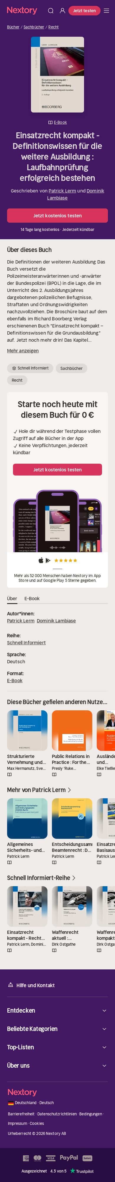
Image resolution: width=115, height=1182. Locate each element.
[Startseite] (26, 10)
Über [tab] (12, 598)
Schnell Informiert (26, 642)
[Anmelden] (62, 11)
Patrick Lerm (62, 191)
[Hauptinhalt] (106, 11)
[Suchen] (51, 11)
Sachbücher (34, 27)
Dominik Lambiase (56, 621)
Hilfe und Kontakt (36, 985)
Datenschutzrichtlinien (57, 1114)
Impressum (17, 1123)
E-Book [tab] (32, 598)
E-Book (14, 680)
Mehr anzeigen (23, 351)
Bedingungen (90, 1114)
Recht (53, 27)
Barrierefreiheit (21, 1114)
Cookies (37, 1123)
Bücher (13, 27)
